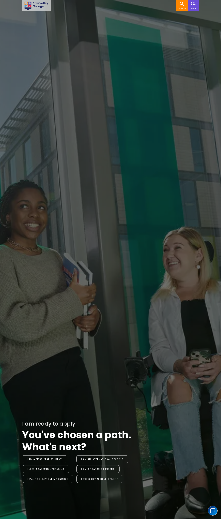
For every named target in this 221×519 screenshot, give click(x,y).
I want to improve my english (47, 478)
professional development (99, 478)
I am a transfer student (98, 469)
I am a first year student (44, 459)
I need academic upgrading (45, 469)
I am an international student (102, 459)
